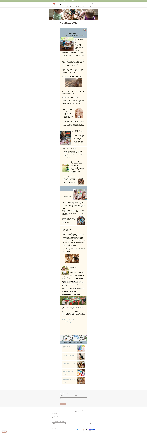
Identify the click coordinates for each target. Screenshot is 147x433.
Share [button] (61, 26)
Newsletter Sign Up (55, 410)
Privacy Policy (54, 417)
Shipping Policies (54, 413)
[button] (58, 6)
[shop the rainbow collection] (73, 373)
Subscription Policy (55, 416)
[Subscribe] (65, 423)
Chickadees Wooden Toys (87, 430)
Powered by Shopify (92, 430)
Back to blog (74, 387)
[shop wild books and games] (73, 381)
